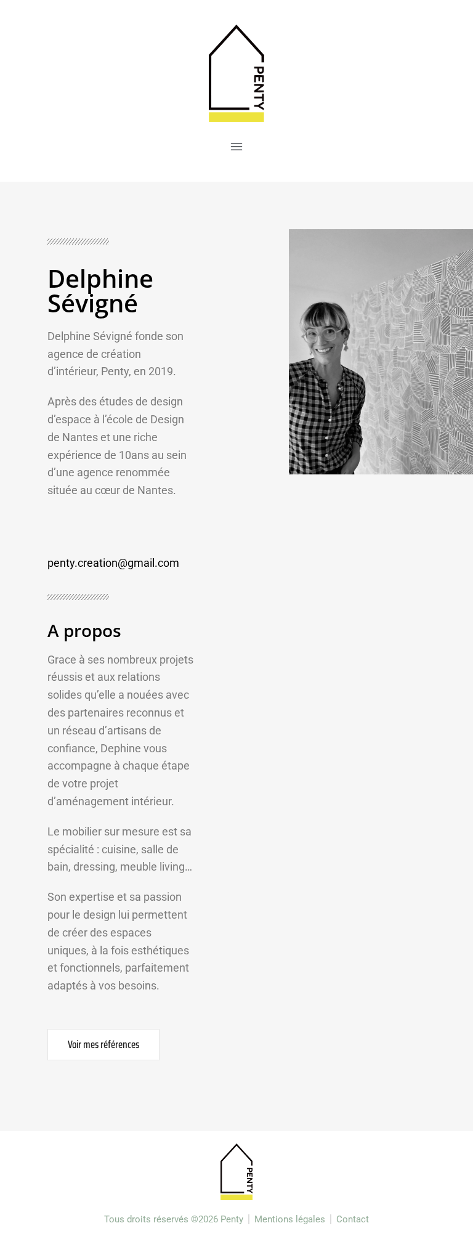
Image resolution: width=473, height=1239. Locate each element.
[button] (236, 148)
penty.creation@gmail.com (113, 562)
